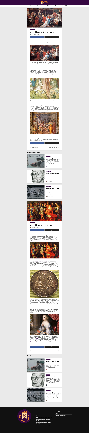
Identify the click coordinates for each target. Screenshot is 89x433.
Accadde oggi (48, 171)
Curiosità (65, 5)
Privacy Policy (58, 411)
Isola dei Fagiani (37, 338)
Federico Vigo (33, 227)
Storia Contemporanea (32, 5)
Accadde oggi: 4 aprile (52, 158)
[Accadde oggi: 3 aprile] (35, 176)
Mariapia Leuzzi (33, 34)
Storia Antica (24, 5)
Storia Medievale (40, 5)
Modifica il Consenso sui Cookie (61, 415)
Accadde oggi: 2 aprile (52, 188)
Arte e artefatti (60, 5)
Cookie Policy (58, 413)
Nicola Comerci (49, 166)
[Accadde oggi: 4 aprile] (35, 161)
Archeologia (54, 5)
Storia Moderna (47, 5)
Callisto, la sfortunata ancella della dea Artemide (44, 417)
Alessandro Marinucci (50, 181)
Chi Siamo (57, 409)
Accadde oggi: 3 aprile (52, 173)
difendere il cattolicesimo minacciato (41, 261)
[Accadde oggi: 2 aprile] (35, 191)
